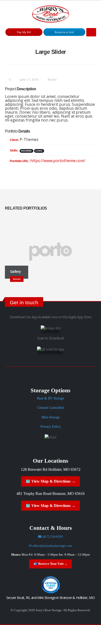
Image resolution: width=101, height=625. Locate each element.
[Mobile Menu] (91, 32)
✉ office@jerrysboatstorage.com (50, 546)
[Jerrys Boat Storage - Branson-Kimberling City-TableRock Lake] (50, 14)
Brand (52, 79)
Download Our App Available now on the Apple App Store (50, 317)
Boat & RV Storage (50, 398)
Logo (39, 150)
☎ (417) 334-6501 (50, 536)
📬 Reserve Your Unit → (50, 563)
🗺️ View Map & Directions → (50, 481)
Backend (26, 150)
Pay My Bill (24, 32)
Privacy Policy (50, 426)
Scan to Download (50, 338)
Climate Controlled (50, 408)
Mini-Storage (50, 417)
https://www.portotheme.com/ (57, 160)
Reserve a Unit (64, 32)
